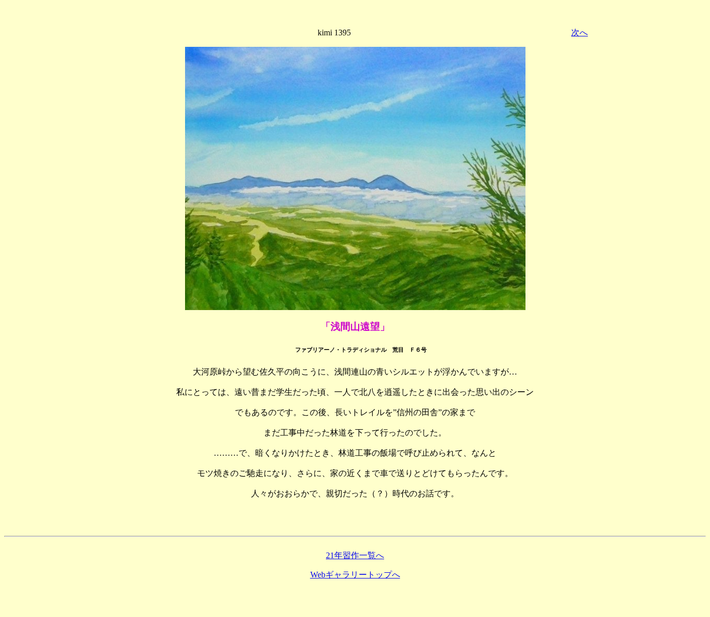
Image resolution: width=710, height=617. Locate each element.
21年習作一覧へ (355, 555)
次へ (579, 32)
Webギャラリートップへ (355, 574)
